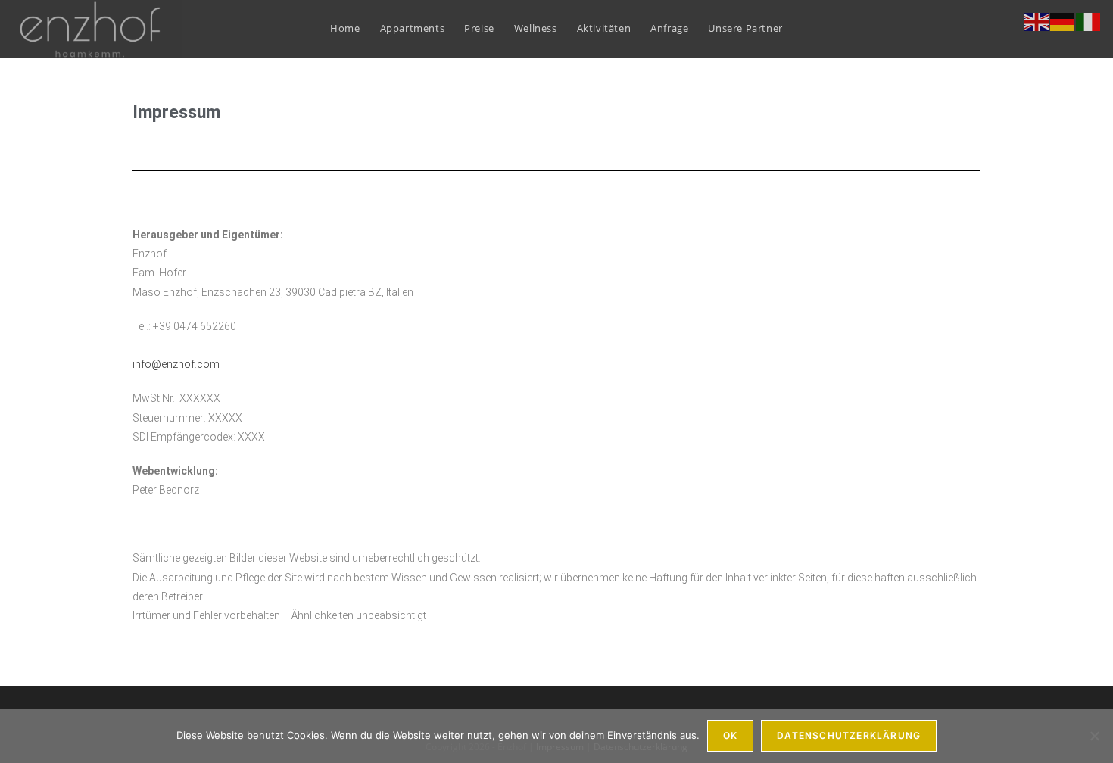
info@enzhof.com (177, 364)
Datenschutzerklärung (849, 735)
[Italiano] (1089, 21)
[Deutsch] (1063, 21)
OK (730, 735)
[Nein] (1094, 735)
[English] (1037, 21)
